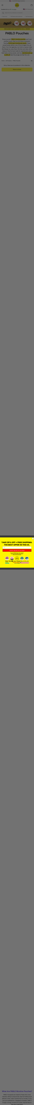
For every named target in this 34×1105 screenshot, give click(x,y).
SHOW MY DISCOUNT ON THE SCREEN (17, 550)
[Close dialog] (33, 538)
